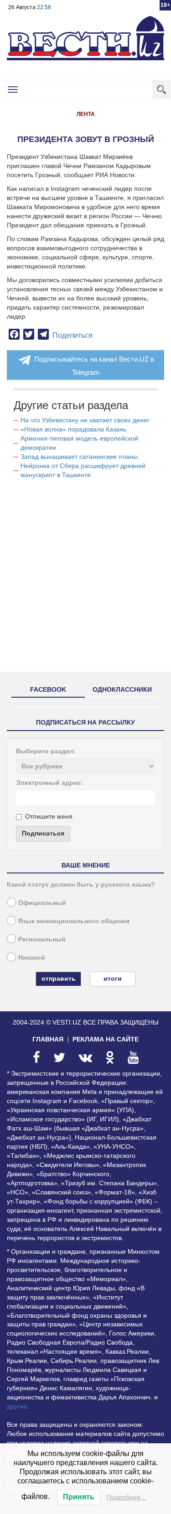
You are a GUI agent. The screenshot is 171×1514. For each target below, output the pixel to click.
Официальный (42, 902)
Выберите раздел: (46, 751)
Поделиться (72, 335)
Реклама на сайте (106, 1039)
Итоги (113, 978)
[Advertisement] (85, 579)
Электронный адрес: (49, 782)
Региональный (42, 939)
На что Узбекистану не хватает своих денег (85, 420)
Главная (47, 1039)
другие (17, 1406)
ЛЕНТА (86, 114)
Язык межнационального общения (74, 921)
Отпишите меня (49, 816)
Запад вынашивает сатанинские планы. (80, 456)
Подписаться (43, 833)
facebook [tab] (48, 689)
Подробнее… (127, 1497)
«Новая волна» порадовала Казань (73, 429)
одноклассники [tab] (122, 689)
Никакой (31, 957)
